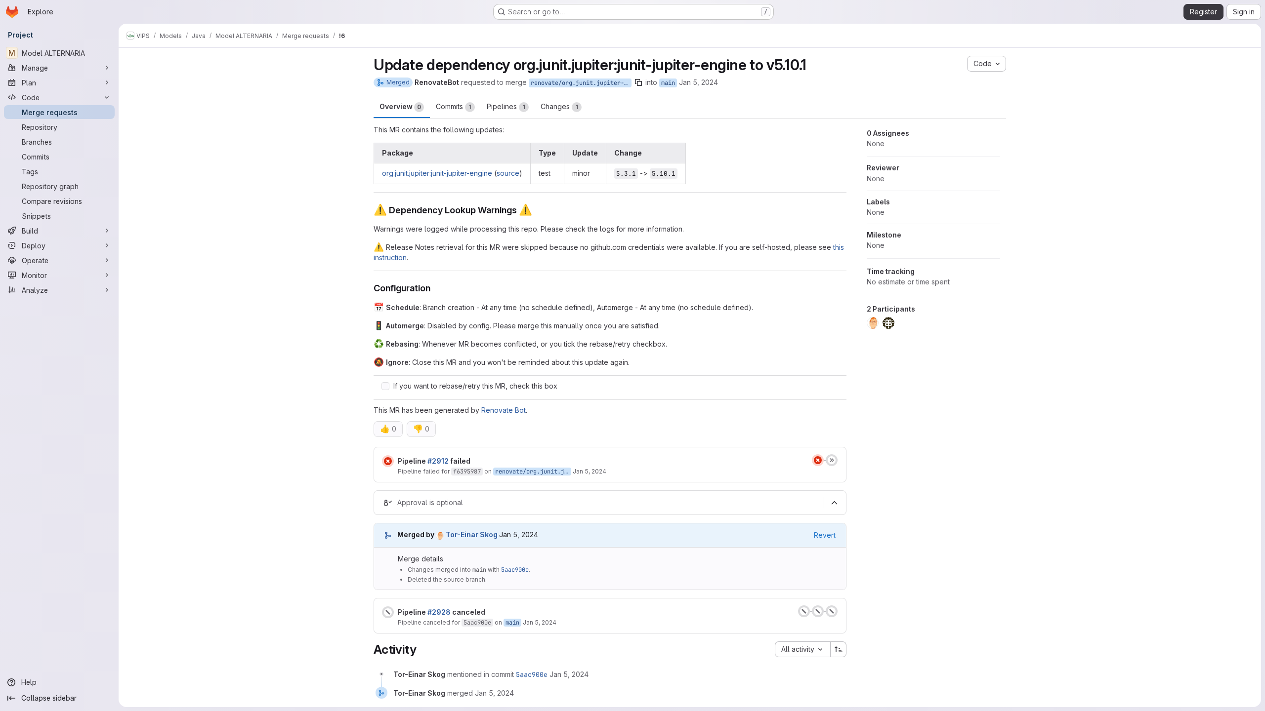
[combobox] (802, 649)
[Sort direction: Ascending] (838, 649)
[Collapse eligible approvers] (834, 503)
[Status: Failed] (388, 461)
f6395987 (467, 471)
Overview (400, 106)
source (508, 173)
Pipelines (506, 106)
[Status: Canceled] (388, 612)
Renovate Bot (503, 410)
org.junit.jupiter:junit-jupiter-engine (437, 173)
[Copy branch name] (638, 82)
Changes (559, 106)
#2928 (439, 612)
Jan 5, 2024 (698, 82)
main (668, 83)
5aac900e (515, 570)
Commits (453, 106)
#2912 (438, 461)
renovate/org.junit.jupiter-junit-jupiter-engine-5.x (581, 83)
